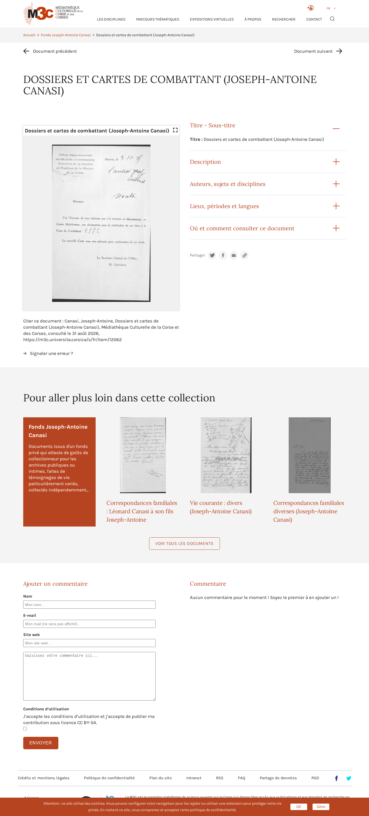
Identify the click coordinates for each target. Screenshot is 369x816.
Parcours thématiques (157, 19)
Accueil (29, 35)
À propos (252, 19)
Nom (27, 596)
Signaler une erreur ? (51, 353)
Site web (31, 634)
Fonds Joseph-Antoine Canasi (66, 35)
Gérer (321, 806)
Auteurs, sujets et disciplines (228, 184)
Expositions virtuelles (212, 19)
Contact (314, 19)
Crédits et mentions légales (44, 777)
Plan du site (160, 777)
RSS (219, 777)
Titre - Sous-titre (212, 125)
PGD (315, 777)
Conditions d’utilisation (46, 709)
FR (328, 8)
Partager (197, 255)
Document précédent (55, 51)
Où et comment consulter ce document (242, 228)
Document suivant (313, 51)
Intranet (194, 777)
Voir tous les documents (184, 543)
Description (205, 161)
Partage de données (278, 777)
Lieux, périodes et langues (224, 206)
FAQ (241, 777)
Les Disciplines (111, 19)
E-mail (29, 615)
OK (298, 806)
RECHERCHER (284, 19)
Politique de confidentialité (109, 777)
